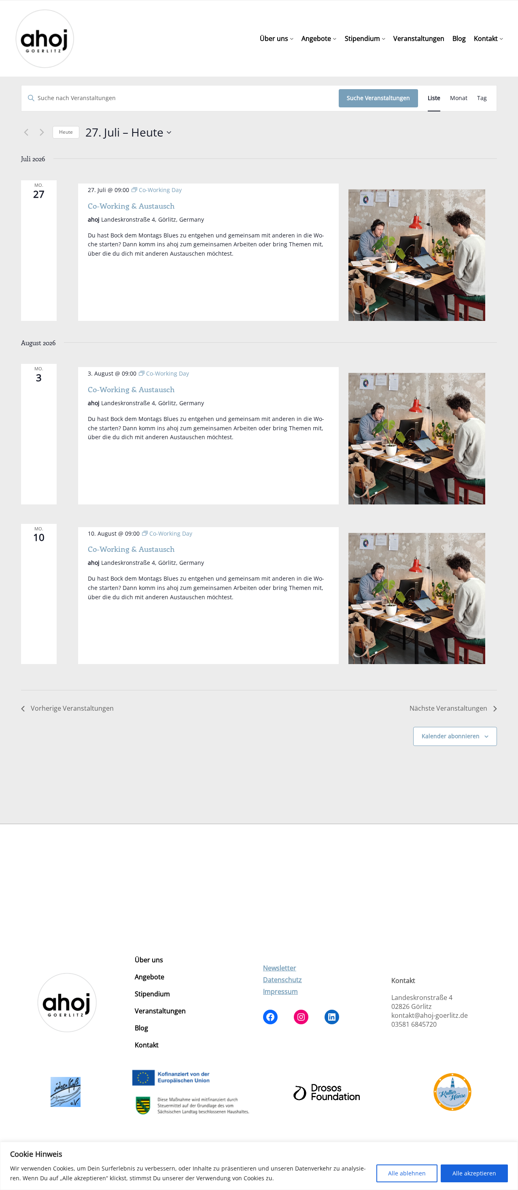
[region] (259, 1166)
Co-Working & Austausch (131, 205)
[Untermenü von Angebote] (335, 38)
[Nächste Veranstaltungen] (42, 132)
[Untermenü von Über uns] (292, 38)
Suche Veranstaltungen (378, 98)
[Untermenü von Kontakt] (501, 38)
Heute (66, 131)
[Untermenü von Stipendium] (384, 38)
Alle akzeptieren (474, 1173)
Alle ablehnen (407, 1173)
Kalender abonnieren (451, 736)
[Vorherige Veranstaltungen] (26, 132)
